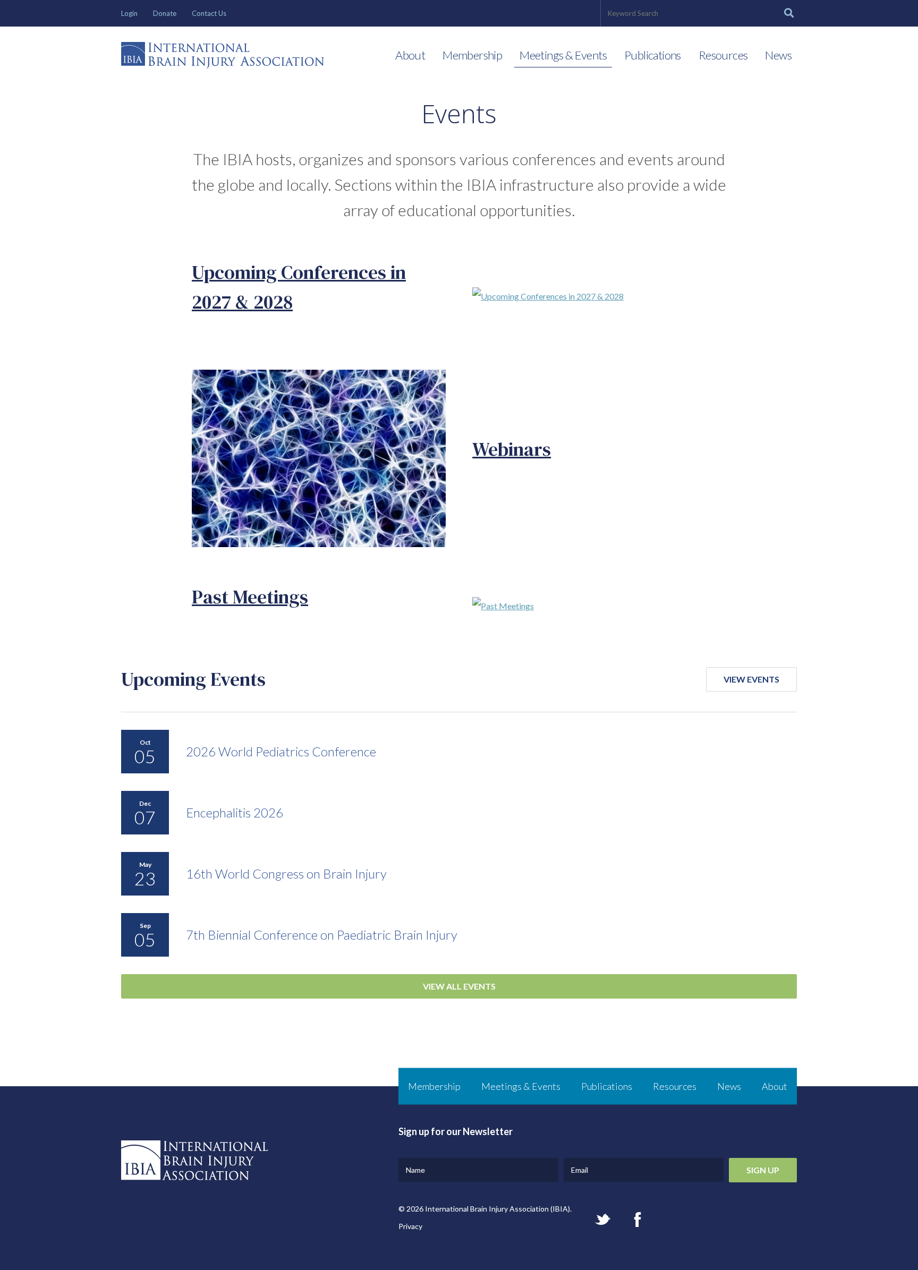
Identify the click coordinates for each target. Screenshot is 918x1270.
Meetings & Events (563, 55)
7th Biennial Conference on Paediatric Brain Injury (321, 934)
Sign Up (762, 1170)
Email (579, 1169)
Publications (652, 55)
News (778, 55)
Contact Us (209, 13)
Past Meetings (250, 597)
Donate (164, 13)
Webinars (511, 449)
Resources (723, 55)
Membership (472, 55)
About (410, 55)
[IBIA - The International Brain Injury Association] (222, 58)
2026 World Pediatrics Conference (281, 751)
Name (415, 1169)
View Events (751, 679)
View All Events (459, 986)
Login (129, 13)
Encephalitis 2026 (234, 812)
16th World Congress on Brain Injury (286, 873)
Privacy (410, 1226)
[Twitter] (602, 1219)
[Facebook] (637, 1219)
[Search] (789, 13)
